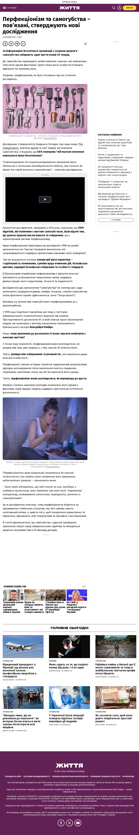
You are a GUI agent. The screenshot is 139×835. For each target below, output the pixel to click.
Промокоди (128, 776)
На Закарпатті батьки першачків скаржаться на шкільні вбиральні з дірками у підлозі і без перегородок (115, 171)
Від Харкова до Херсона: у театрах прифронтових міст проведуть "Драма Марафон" (114, 196)
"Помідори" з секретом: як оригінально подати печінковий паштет (112, 184)
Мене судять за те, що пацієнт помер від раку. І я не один (68, 666)
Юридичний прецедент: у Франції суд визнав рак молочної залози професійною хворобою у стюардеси (19, 670)
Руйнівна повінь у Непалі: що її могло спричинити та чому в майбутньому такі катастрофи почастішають (115, 669)
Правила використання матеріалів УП (70, 776)
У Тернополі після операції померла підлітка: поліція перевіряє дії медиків (66, 718)
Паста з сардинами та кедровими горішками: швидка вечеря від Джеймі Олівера (115, 157)
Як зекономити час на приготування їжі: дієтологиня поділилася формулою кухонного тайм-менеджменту (115, 210)
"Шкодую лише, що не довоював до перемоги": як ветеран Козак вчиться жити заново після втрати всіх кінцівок (21, 721)
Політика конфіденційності (36, 776)
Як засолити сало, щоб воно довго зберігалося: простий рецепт (113, 718)
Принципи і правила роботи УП (105, 776)
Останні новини (110, 134)
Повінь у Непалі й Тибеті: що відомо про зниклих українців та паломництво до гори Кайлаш (115, 144)
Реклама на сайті (13, 776)
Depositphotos (50, 138)
